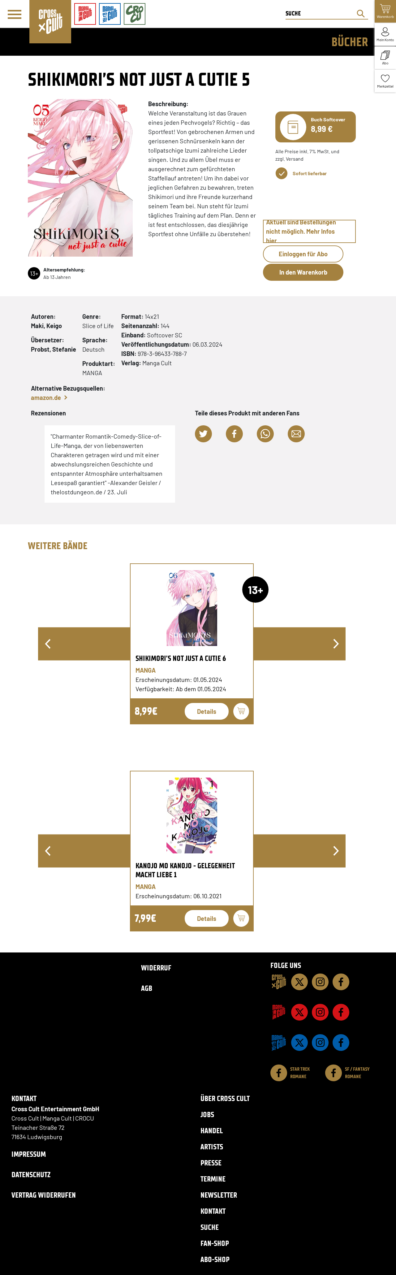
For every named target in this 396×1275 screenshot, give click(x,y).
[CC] (278, 982)
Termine (213, 1178)
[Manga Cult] (278, 1012)
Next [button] (336, 644)
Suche (209, 1227)
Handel (211, 1130)
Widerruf (156, 967)
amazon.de (46, 397)
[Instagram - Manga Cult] (320, 1012)
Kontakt (213, 1211)
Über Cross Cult (225, 1098)
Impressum (28, 1154)
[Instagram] (320, 982)
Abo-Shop (215, 1259)
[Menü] (14, 14)
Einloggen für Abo (303, 254)
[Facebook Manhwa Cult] (341, 1042)
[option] (191, 643)
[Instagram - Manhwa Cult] (320, 1042)
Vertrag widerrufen (43, 1194)
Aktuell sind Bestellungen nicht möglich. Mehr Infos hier (301, 231)
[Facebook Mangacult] (341, 1012)
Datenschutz (30, 1174)
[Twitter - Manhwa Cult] (299, 1042)
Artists (211, 1146)
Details (206, 711)
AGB (146, 988)
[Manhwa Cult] (278, 1042)
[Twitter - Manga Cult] (299, 1012)
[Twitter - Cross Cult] (299, 982)
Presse (211, 1162)
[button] (203, 433)
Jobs (207, 1114)
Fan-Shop (214, 1243)
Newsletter (218, 1194)
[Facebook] (341, 982)
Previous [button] (48, 644)
